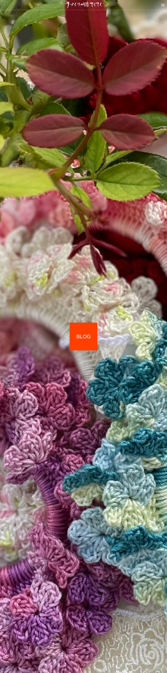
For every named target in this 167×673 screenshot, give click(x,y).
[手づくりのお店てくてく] (83, 5)
